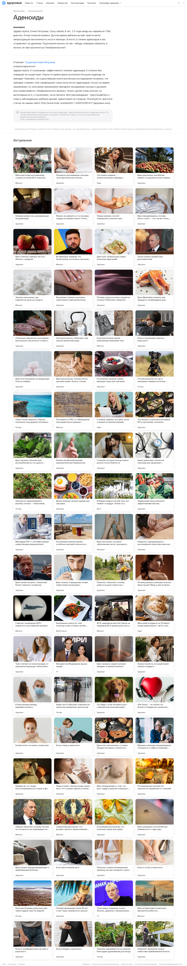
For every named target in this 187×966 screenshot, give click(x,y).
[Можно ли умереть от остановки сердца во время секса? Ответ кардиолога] (73, 207)
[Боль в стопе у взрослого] (154, 859)
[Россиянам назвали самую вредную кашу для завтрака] (114, 370)
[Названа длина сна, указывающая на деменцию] (32, 207)
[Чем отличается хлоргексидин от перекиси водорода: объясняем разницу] (32, 655)
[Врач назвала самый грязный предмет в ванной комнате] (114, 655)
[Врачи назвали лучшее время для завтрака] (73, 492)
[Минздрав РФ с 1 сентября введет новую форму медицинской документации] (32, 533)
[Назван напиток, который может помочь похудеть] (154, 655)
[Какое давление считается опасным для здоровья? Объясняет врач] (154, 452)
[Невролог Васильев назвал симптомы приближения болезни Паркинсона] (154, 940)
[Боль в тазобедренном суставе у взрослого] (32, 940)
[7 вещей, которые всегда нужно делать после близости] (114, 452)
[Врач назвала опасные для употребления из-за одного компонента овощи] (32, 452)
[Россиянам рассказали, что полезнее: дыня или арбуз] (114, 818)
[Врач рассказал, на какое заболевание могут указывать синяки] (114, 533)
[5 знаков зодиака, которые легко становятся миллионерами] (114, 411)
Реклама (21, 964)
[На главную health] (14, 3)
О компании (12, 964)
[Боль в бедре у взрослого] (73, 940)
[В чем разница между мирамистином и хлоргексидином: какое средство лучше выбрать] (32, 696)
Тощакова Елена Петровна (40, 62)
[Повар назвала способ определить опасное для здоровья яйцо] (114, 207)
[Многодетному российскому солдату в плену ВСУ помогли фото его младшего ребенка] (32, 166)
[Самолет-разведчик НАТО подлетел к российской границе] (32, 614)
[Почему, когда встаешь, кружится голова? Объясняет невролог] (114, 289)
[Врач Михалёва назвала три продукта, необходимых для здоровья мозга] (154, 289)
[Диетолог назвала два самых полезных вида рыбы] (114, 248)
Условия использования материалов (105, 964)
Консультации (19, 11)
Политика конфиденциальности (170, 964)
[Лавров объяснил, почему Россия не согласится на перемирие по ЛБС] (32, 818)
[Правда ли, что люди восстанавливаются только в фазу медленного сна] (32, 777)
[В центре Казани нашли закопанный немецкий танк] (114, 329)
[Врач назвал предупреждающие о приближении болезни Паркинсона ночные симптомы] (32, 859)
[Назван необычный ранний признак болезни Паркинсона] (73, 452)
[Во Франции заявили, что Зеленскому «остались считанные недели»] (73, 248)
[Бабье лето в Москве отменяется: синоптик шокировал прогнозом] (73, 696)
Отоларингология (35, 11)
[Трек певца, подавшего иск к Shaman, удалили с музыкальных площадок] (114, 899)
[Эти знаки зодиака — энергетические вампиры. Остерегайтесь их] (114, 166)
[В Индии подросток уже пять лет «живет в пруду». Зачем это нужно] (114, 492)
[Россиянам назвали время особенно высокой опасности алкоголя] (73, 533)
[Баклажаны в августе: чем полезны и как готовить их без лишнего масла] (73, 614)
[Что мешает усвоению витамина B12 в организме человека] (154, 411)
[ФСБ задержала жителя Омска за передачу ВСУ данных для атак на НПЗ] (114, 614)
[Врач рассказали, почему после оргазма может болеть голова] (73, 370)
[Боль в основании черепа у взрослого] (154, 329)
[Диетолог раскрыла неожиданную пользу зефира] (32, 370)
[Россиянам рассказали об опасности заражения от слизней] (154, 777)
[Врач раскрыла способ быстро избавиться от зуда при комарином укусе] (154, 818)
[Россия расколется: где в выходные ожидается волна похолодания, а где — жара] (154, 370)
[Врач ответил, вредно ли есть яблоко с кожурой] (32, 248)
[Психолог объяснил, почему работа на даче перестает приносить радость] (114, 574)
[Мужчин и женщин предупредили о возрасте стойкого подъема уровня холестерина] (154, 737)
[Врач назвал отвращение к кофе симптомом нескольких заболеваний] (73, 574)
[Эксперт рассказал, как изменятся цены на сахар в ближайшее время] (32, 289)
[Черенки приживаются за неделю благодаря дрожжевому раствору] (114, 940)
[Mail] (4, 3)
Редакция (86, 964)
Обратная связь (127, 964)
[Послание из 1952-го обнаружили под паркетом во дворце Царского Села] (73, 411)
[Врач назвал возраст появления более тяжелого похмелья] (32, 574)
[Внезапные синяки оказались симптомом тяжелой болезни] (73, 289)
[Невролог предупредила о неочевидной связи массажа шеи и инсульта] (154, 533)
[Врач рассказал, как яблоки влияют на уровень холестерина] (154, 166)
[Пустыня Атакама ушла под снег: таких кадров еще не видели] (32, 899)
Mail (4, 964)
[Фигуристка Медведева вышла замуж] (73, 655)
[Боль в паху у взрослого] (73, 737)
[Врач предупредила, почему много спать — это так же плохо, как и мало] (154, 207)
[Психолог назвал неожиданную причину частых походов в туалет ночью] (114, 859)
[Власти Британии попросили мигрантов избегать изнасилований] (154, 899)
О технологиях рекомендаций (146, 964)
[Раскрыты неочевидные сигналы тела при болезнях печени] (73, 166)
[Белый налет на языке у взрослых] (32, 737)
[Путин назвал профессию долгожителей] (154, 248)
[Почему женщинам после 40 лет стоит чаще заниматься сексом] (73, 899)
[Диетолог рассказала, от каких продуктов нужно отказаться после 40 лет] (114, 737)
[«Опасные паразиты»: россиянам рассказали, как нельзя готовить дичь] (32, 329)
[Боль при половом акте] (73, 859)
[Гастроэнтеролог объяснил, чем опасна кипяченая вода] (73, 329)
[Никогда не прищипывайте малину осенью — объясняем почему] (32, 492)
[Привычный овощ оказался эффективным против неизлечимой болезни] (154, 492)
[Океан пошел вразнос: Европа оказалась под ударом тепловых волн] (32, 411)
